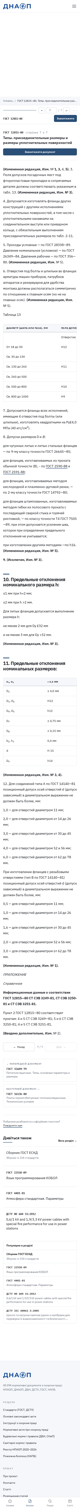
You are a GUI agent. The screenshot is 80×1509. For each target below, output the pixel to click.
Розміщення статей (15, 1496)
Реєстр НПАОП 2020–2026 (20, 1449)
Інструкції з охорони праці (20, 1423)
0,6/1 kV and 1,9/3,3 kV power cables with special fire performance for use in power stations (37, 1224)
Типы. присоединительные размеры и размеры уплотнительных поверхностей (37, 140)
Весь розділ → (67, 1140)
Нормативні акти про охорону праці (25, 1429)
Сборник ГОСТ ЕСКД (22, 1153)
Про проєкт (10, 1476)
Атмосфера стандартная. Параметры (34, 1198)
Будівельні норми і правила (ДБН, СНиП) (29, 1436)
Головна (7, 100)
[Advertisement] (40, 55)
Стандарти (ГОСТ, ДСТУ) (18, 1410)
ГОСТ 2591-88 (14, 472)
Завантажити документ (40, 152)
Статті (7, 1489)
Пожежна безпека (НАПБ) (19, 1456)
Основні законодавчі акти (19, 1416)
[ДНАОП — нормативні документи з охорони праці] (17, 6)
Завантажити (65, 118)
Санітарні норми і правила (19, 1443)
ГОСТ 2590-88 (56, 466)
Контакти (9, 1482)
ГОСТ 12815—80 (13, 132)
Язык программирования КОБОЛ (31, 1178)
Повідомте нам (12, 1125)
